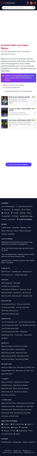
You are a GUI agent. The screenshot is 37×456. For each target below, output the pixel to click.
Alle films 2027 (17, 296)
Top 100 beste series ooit (27, 325)
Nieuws (29, 213)
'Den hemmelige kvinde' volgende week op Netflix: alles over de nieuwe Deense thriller (17, 255)
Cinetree (6, 431)
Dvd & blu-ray (6, 301)
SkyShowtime (8, 434)
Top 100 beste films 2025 (26, 322)
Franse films (18, 335)
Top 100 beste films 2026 (9, 325)
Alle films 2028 (27, 296)
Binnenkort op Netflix (20, 346)
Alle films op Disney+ (21, 392)
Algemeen (23, 227)
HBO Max (6, 427)
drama (20, 122)
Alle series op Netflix (22, 359)
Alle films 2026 (6, 296)
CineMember (22, 431)
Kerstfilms (4, 338)
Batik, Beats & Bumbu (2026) (19, 97)
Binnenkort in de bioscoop (22, 293)
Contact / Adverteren (8, 219)
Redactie (22, 213)
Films (29, 227)
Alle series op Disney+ (8, 395)
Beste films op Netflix (8, 353)
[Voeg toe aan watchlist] (34, 101)
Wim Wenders (25, 114)
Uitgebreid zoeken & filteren (18, 164)
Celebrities (11, 234)
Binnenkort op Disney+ (21, 382)
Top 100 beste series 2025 (9, 328)
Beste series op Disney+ (21, 388)
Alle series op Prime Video (9, 416)
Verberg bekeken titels (12, 87)
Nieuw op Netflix (6, 346)
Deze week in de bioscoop (10, 289)
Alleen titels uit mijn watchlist (14, 85)
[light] (28, 3)
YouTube (6, 213)
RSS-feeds (14, 216)
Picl (31, 431)
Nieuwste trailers (6, 293)
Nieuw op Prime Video (8, 403)
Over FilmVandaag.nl (8, 206)
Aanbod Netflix (20, 349)
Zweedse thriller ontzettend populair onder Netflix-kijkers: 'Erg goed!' (18, 261)
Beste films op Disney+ (20, 385)
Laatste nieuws (6, 227)
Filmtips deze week (21, 275)
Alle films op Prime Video (22, 413)
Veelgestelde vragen (26, 216)
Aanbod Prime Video (8, 406)
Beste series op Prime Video (22, 409)
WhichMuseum (6, 442)
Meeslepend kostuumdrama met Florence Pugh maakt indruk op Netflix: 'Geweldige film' (17, 243)
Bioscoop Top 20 (25, 289)
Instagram (16, 210)
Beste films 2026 (21, 353)
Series (3, 231)
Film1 (13, 431)
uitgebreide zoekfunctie (22, 76)
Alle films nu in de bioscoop (10, 286)
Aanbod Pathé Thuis (8, 370)
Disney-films (28, 335)
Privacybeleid (5, 216)
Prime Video (7, 400)
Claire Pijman (22, 99)
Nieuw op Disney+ (7, 382)
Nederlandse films (7, 335)
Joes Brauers (15, 124)
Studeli (25, 442)
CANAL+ (6, 424)
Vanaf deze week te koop (9, 310)
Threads (15, 213)
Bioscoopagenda (6, 283)
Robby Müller (15, 114)
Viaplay (15, 427)
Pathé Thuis (7, 364)
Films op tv (5, 268)
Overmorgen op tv (7, 275)
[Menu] (35, 3)
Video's (16, 231)
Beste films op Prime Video (24, 406)
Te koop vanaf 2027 (22, 307)
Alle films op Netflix (7, 359)
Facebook (6, 210)
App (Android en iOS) (25, 206)
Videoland (24, 427)
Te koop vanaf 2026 (8, 307)
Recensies (15, 227)
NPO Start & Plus (18, 424)
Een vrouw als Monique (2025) (20, 120)
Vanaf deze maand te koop (10, 314)
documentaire (13, 99)
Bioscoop (9, 231)
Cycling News (17, 442)
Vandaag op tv (16, 271)
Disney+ (6, 378)
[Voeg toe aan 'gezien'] (34, 99)
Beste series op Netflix (8, 356)
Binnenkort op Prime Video (26, 403)
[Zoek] (33, 8)
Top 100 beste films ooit (9, 322)
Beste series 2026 (23, 356)
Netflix (6, 343)
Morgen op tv (27, 271)
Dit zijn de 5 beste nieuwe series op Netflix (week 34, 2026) (17, 249)
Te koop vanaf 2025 (23, 304)
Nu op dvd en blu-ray (8, 304)
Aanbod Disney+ (6, 385)
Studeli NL (32, 442)
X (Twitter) (27, 210)
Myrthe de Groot (16, 101)
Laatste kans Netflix (7, 349)
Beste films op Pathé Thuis (24, 370)
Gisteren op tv (6, 271)
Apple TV (30, 424)
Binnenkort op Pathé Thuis (26, 367)
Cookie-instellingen (25, 219)
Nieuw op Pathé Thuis (8, 367)
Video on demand (25, 231)
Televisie (4, 234)
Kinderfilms (23, 332)
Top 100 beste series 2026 (10, 332)
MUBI (17, 434)
